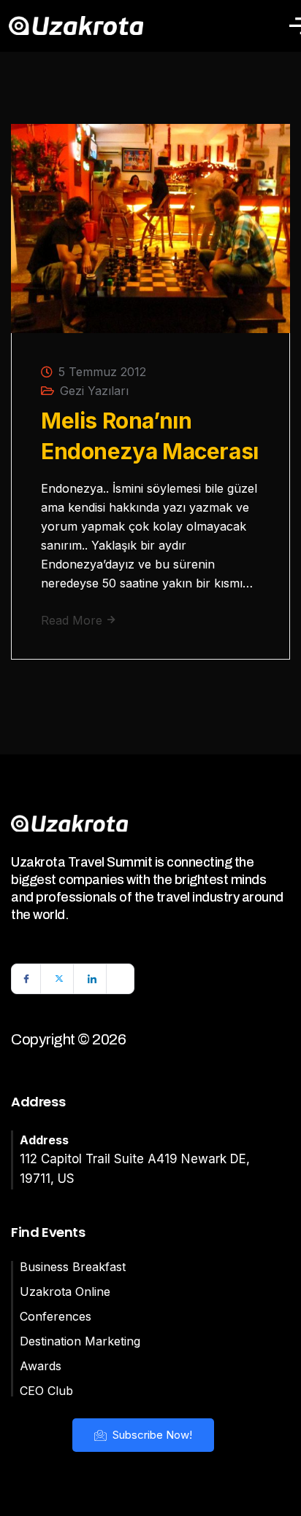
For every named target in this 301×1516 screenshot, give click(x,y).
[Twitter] (59, 978)
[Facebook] (26, 978)
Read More (73, 620)
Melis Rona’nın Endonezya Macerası (150, 435)
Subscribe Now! (151, 1435)
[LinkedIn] (92, 978)
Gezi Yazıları (94, 390)
